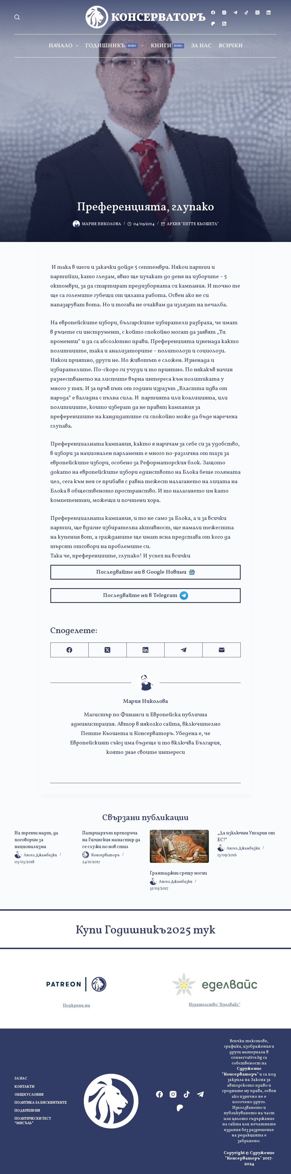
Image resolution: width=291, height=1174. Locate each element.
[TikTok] (246, 13)
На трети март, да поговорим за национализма (36, 840)
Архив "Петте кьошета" (193, 224)
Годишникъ (110, 46)
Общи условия (28, 1095)
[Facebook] (213, 13)
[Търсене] (17, 17)
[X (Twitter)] (257, 13)
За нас (201, 46)
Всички (231, 46)
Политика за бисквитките (40, 1103)
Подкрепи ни (76, 1006)
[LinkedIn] (269, 13)
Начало (60, 46)
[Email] (222, 650)
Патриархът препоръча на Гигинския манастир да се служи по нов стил (111, 840)
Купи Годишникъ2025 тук (145, 931)
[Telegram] (235, 13)
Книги (167, 46)
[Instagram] (224, 13)
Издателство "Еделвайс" (214, 1005)
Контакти (24, 1087)
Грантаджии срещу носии (178, 873)
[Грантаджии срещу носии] (179, 846)
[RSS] (224, 24)
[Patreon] (213, 24)
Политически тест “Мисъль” (32, 1121)
